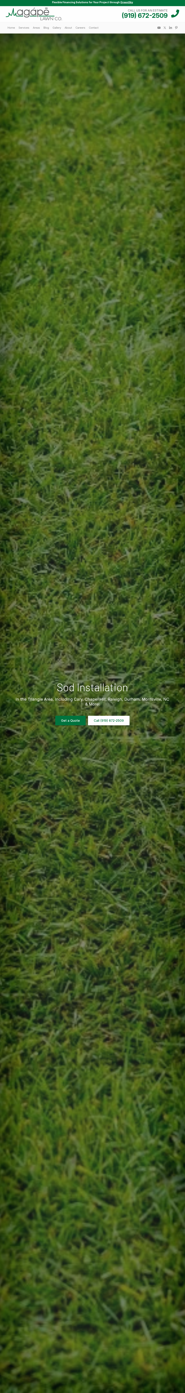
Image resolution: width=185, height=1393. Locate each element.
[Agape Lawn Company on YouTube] (159, 28)
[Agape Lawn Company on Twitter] (165, 28)
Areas (36, 27)
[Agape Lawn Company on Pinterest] (176, 28)
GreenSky (126, 2)
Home (11, 27)
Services (24, 27)
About (68, 27)
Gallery (57, 27)
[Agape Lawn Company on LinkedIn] (170, 28)
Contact (93, 27)
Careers (80, 27)
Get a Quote (70, 720)
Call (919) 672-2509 (109, 720)
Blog (46, 27)
